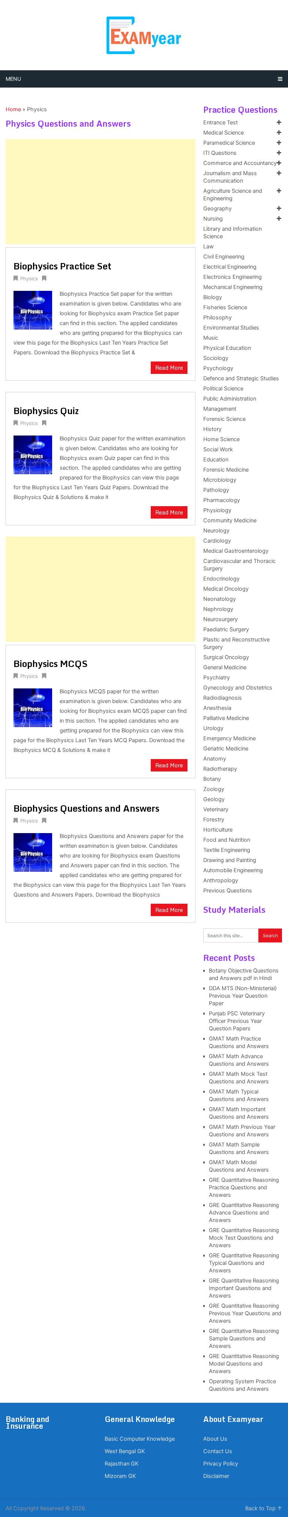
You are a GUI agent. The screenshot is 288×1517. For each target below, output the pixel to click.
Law (208, 246)
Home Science (221, 439)
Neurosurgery (220, 619)
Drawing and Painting (229, 860)
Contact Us (217, 1451)
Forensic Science (224, 419)
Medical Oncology (226, 588)
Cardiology (217, 540)
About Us (215, 1438)
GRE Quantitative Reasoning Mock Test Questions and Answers (244, 1238)
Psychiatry (216, 677)
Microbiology (219, 479)
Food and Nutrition (226, 839)
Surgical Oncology (226, 657)
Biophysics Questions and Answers (86, 808)
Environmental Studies (231, 327)
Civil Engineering (223, 256)
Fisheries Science (225, 307)
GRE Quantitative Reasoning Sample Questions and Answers (244, 1338)
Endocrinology (221, 578)
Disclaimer (216, 1476)
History (212, 429)
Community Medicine (229, 520)
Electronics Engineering (232, 277)
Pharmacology (221, 500)
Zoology (213, 789)
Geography (217, 208)
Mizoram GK (120, 1476)
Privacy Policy (220, 1463)
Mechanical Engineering (232, 287)
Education (215, 459)
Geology (214, 799)
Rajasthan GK (121, 1463)
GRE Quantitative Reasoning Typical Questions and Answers (244, 1263)
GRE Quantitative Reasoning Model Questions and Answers (244, 1364)
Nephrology (218, 609)
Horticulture (217, 829)
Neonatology (219, 599)
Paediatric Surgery (226, 629)
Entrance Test (220, 122)
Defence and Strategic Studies (241, 378)
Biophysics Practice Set (62, 266)
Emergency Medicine (229, 738)
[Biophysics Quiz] (33, 454)
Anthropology (220, 880)
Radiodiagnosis (222, 697)
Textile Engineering (226, 850)
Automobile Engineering (233, 870)
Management (219, 408)
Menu (13, 79)
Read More (169, 367)
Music (210, 337)
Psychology (218, 368)
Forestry (213, 819)
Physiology (217, 510)
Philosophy (217, 317)
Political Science (223, 388)
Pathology (216, 490)
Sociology (215, 358)
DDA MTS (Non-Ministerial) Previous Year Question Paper (243, 996)
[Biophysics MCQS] (33, 707)
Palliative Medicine (226, 718)
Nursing (213, 218)
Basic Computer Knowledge (140, 1438)
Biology (212, 297)
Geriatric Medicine (225, 748)
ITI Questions (220, 153)
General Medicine (224, 667)
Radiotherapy (220, 768)
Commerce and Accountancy (240, 163)
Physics (29, 278)
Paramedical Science (229, 142)
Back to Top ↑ (263, 1508)
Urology (213, 728)
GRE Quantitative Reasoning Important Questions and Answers (244, 1288)
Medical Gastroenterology (235, 551)
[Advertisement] (100, 191)
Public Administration (229, 398)
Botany (212, 779)
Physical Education (227, 348)
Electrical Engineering (229, 266)
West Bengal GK (125, 1451)
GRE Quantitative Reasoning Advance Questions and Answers (244, 1213)
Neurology (216, 530)
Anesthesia (217, 708)
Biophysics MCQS (51, 663)
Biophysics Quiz (46, 410)
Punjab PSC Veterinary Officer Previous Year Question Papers (237, 1021)
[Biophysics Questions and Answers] (33, 851)
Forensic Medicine (226, 469)
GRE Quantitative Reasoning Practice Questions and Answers (244, 1187)
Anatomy (214, 758)
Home (13, 109)
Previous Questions (227, 890)
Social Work (218, 449)
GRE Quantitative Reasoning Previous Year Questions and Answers (245, 1313)
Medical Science (223, 132)
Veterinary (215, 809)
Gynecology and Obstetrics (237, 687)
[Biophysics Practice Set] (33, 309)
